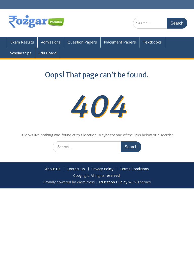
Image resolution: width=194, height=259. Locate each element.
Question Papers (82, 42)
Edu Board (47, 52)
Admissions (51, 42)
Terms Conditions (134, 169)
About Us (52, 169)
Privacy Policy (102, 169)
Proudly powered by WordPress (69, 182)
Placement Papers (120, 42)
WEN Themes (139, 182)
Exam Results (22, 42)
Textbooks (152, 42)
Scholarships (21, 52)
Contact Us (76, 169)
